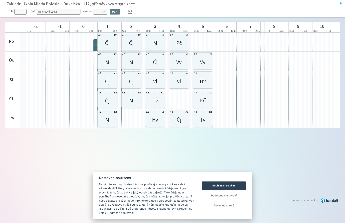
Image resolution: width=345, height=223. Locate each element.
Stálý (114, 12)
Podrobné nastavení (224, 195)
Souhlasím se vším (224, 185)
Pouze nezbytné (224, 205)
